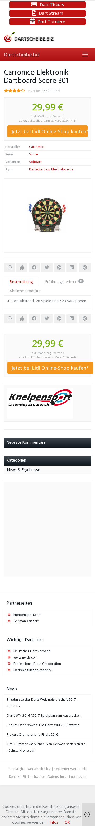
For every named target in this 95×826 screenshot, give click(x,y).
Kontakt (14, 776)
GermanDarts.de (26, 621)
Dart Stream (51, 13)
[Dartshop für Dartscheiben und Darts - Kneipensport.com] (40, 402)
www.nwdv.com (25, 657)
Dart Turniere (51, 21)
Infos (54, 822)
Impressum (77, 776)
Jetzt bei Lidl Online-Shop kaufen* (50, 131)
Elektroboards (62, 169)
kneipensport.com (27, 614)
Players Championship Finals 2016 (32, 734)
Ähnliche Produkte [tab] (25, 290)
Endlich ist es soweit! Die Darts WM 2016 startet (43, 725)
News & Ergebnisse (23, 469)
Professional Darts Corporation (37, 663)
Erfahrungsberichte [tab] (63, 281)
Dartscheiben (39, 169)
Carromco (36, 147)
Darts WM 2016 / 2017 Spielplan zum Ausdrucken (44, 715)
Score (33, 154)
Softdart (35, 162)
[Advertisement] (47, 529)
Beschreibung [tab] (21, 281)
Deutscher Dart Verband (32, 651)
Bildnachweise (34, 776)
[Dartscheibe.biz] (47, 37)
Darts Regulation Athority (32, 670)
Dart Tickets (52, 5)
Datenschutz (57, 776)
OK (67, 822)
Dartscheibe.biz (22, 54)
